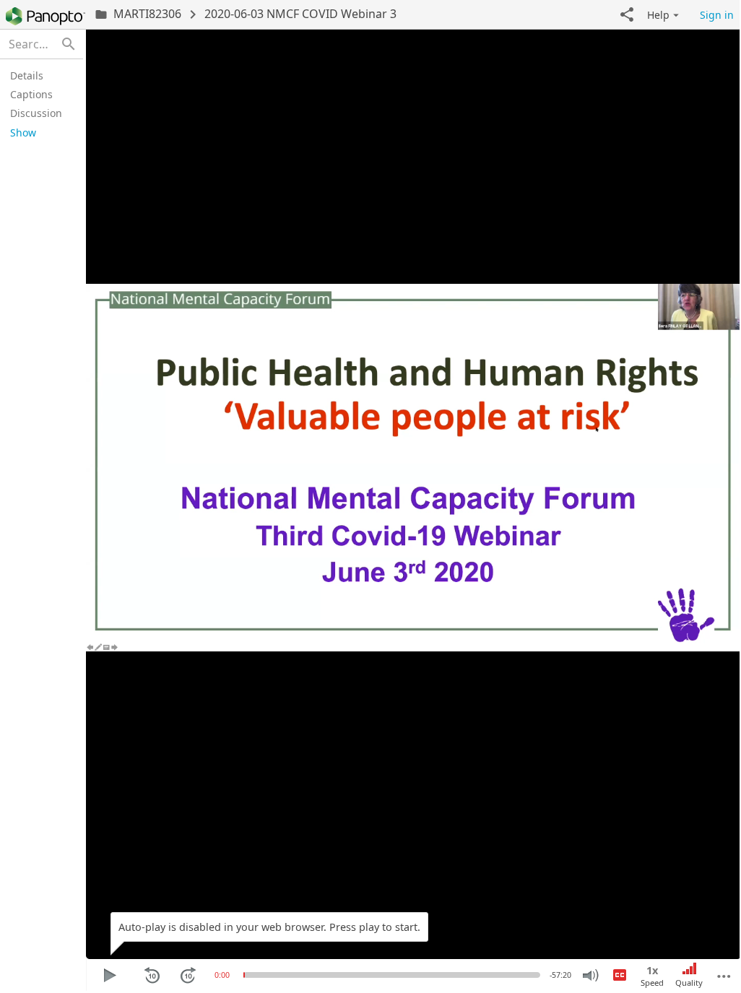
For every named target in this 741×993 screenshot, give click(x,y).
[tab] (39, 75)
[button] (626, 14)
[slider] (244, 975)
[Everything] (45, 16)
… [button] (724, 971)
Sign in (717, 15)
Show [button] (23, 132)
